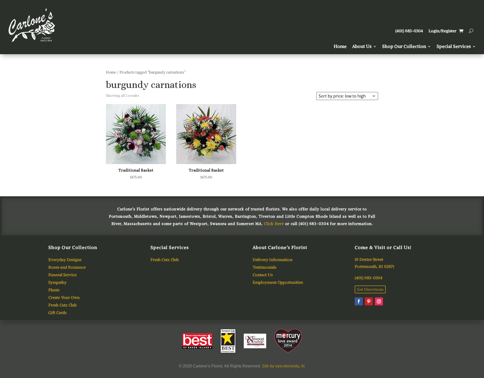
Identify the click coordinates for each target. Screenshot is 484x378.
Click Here (274, 223)
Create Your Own (64, 298)
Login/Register (442, 31)
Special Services (454, 47)
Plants (53, 290)
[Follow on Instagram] (379, 301)
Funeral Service (62, 275)
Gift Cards (57, 313)
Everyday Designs (64, 260)
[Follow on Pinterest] (369, 301)
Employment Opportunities (278, 282)
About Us (362, 47)
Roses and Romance (67, 267)
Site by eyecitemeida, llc (283, 366)
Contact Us (263, 275)
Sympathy (57, 282)
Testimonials (264, 267)
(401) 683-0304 (409, 31)
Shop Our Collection (404, 47)
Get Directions (370, 289)
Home (340, 47)
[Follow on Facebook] (359, 301)
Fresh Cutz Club (62, 305)
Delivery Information (272, 260)
